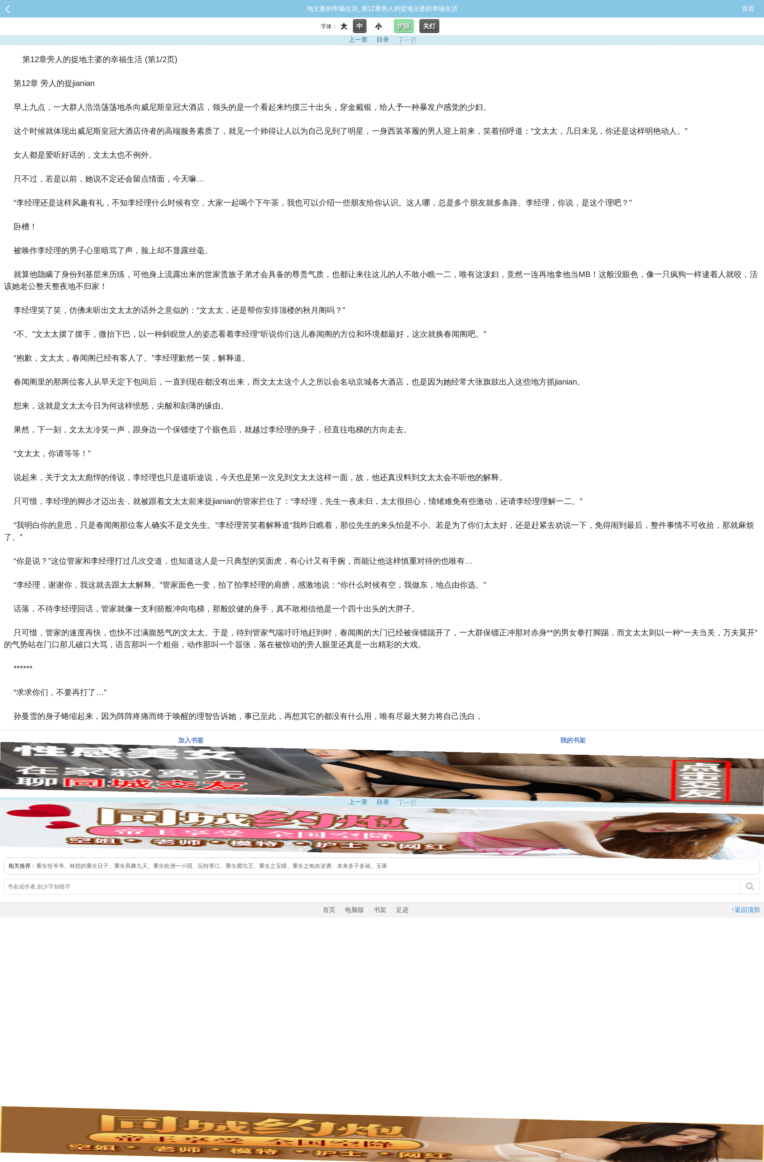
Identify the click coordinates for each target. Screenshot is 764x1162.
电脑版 (354, 909)
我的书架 (573, 740)
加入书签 (191, 740)
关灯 (429, 26)
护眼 (404, 26)
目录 (382, 39)
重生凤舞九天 (131, 866)
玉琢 (381, 866)
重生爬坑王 (239, 866)
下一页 (406, 39)
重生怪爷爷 (50, 866)
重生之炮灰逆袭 (311, 866)
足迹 (402, 909)
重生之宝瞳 (273, 866)
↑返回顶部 (745, 909)
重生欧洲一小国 (172, 866)
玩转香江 (209, 866)
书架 (380, 909)
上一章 (358, 39)
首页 (748, 8)
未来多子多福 (353, 866)
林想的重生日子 (89, 866)
